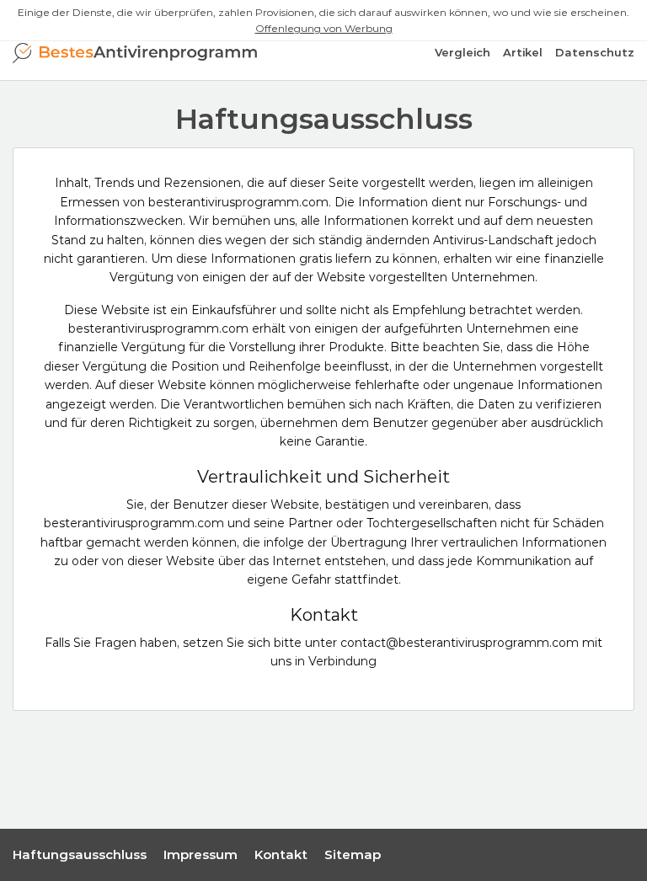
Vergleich (462, 52)
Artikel (523, 52)
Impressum (200, 854)
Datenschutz (594, 52)
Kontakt (280, 854)
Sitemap (352, 854)
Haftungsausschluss (80, 854)
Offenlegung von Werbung (324, 28)
